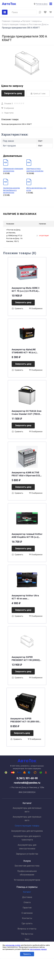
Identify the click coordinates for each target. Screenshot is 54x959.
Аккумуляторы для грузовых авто (27, 819)
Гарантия (27, 907)
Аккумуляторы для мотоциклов (27, 831)
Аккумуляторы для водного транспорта (27, 838)
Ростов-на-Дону (41, 4)
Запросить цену (13, 93)
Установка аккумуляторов (27, 880)
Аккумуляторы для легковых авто (27, 810)
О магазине (27, 913)
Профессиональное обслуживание (27, 873)
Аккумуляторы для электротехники (27, 847)
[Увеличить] (27, 63)
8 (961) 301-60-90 (27, 778)
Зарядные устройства (27, 854)
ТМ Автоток (27, 934)
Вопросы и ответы (27, 928)
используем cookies (13, 945)
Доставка (27, 897)
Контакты (27, 918)
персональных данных (38, 949)
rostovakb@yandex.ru (27, 782)
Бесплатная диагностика (27, 866)
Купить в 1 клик (39, 93)
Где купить (27, 923)
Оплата (27, 902)
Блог (27, 939)
